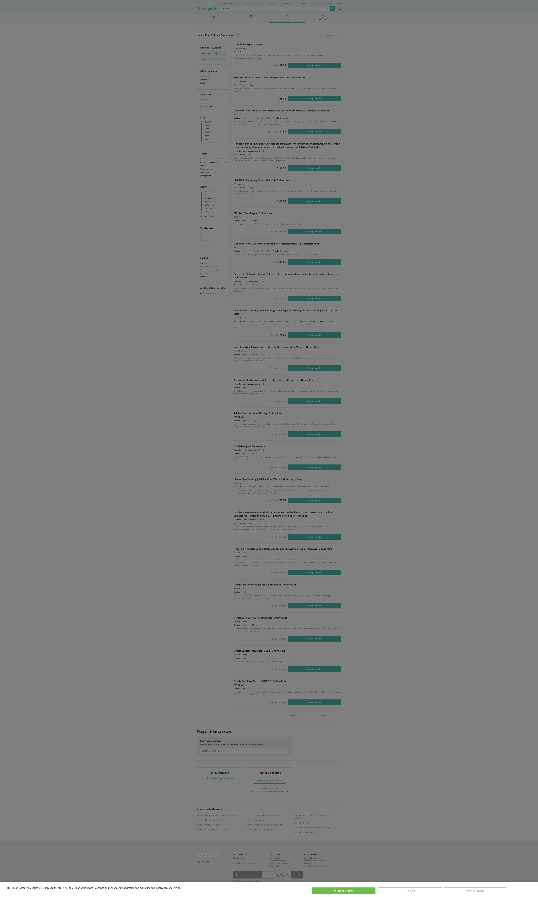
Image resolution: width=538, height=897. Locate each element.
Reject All (410, 890)
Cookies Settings (475, 890)
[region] (269, 889)
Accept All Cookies (343, 890)
